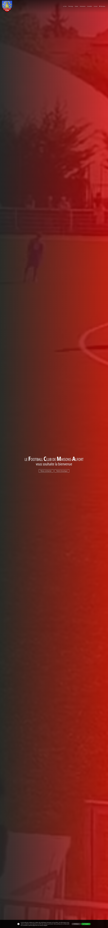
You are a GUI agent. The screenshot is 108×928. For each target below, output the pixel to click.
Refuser (77, 924)
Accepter (86, 924)
